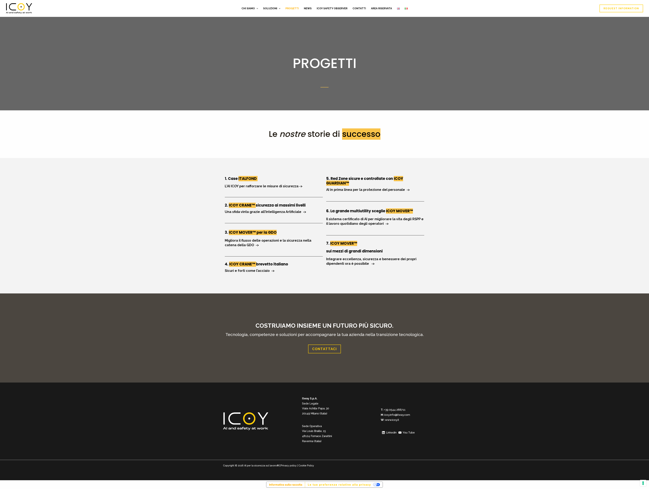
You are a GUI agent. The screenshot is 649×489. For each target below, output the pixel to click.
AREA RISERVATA (381, 8)
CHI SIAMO (248, 8)
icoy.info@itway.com (397, 414)
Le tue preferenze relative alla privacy (339, 484)
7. (328, 243)
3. (227, 232)
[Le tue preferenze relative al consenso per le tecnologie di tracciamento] (643, 483)
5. (364, 181)
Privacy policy (289, 465)
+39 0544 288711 (394, 409)
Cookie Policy (306, 465)
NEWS (308, 8)
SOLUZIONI (270, 8)
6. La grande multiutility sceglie (366, 211)
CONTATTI (359, 8)
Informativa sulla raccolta (285, 484)
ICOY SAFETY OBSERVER (332, 8)
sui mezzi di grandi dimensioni (354, 251)
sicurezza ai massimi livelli (265, 205)
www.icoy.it (392, 420)
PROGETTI (292, 8)
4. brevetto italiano (256, 264)
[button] (256, 8)
